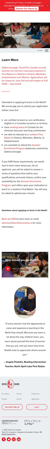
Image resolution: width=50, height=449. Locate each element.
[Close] (47, 5)
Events (19, 399)
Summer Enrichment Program (22, 146)
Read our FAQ (9, 218)
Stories (19, 394)
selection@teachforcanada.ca (17, 222)
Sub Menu (40, 50)
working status (17, 127)
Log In (37, 407)
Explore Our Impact (25, 8)
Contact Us (35, 394)
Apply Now (35, 399)
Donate (4, 399)
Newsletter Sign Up (12, 407)
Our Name (5, 394)
